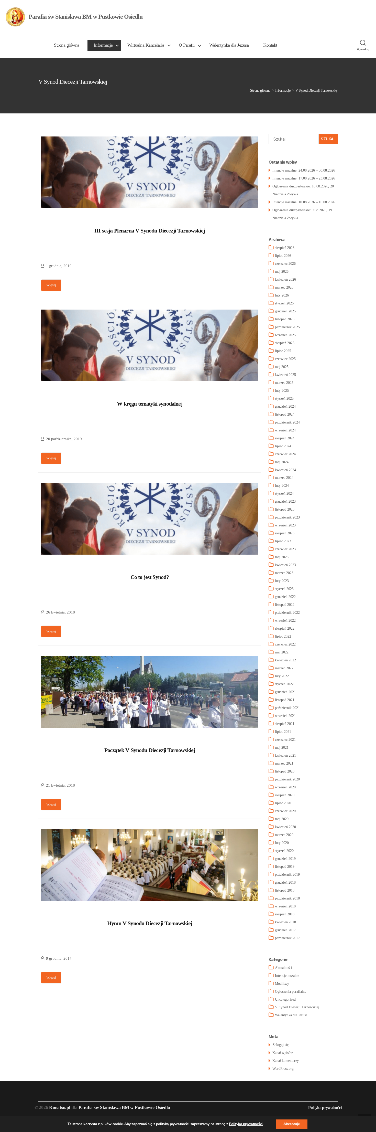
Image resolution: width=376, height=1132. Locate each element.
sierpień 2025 (284, 343)
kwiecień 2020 (285, 827)
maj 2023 (282, 557)
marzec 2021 (284, 763)
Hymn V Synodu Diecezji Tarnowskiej (149, 923)
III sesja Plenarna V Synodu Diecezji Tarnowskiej (149, 230)
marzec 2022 (284, 668)
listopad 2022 (284, 605)
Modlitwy (282, 984)
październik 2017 (287, 938)
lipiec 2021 (283, 732)
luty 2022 (282, 676)
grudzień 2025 (285, 311)
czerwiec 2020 (285, 811)
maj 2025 (282, 367)
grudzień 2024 (285, 406)
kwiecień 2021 (285, 755)
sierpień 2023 (284, 533)
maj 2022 (282, 652)
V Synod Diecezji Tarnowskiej (297, 1007)
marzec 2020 (284, 835)
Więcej (51, 285)
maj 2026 (282, 271)
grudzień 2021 (285, 692)
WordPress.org (283, 1069)
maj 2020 (282, 819)
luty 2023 (282, 581)
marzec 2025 (284, 383)
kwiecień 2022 (285, 660)
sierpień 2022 (284, 628)
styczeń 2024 (284, 493)
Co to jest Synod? (149, 577)
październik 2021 (287, 708)
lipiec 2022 (283, 636)
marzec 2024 (284, 478)
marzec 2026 (284, 287)
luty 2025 (282, 391)
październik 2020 (287, 779)
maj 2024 (282, 462)
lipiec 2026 (283, 256)
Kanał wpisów (282, 1053)
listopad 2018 (284, 890)
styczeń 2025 (284, 398)
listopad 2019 (284, 867)
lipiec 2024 (283, 446)
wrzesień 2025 (285, 335)
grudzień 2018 (285, 882)
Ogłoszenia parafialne (290, 991)
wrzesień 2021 (285, 716)
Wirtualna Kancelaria (145, 45)
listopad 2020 (284, 771)
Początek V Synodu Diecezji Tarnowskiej (149, 750)
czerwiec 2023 (285, 549)
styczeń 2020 (284, 851)
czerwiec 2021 (285, 740)
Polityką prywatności (246, 1124)
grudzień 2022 (285, 597)
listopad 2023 (284, 509)
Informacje (103, 45)
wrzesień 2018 (285, 906)
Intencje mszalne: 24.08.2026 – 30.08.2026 (303, 170)
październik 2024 (287, 422)
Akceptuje (291, 1124)
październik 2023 (287, 517)
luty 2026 (282, 295)
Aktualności (283, 968)
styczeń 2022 (284, 684)
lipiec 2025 (283, 351)
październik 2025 (287, 327)
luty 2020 (282, 843)
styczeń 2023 (284, 589)
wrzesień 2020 (285, 787)
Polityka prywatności (324, 1107)
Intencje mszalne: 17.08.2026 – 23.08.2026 (303, 178)
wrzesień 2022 (285, 620)
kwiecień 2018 (285, 922)
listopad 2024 (284, 414)
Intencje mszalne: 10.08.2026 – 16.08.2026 (303, 202)
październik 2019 (287, 874)
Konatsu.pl (59, 1107)
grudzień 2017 (285, 930)
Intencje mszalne (287, 976)
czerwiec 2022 (285, 644)
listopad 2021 (284, 700)
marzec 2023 (284, 573)
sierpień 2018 (284, 914)
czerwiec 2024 (285, 454)
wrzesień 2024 (285, 430)
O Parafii (187, 45)
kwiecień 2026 (285, 279)
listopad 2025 (284, 319)
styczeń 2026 (284, 303)
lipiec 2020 (283, 803)
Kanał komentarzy (285, 1061)
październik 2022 (287, 613)
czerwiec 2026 (285, 264)
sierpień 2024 (284, 438)
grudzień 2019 (285, 859)
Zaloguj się (280, 1045)
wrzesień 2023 (285, 525)
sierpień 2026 (284, 248)
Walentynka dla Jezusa (229, 45)
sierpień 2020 (284, 795)
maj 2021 (282, 747)
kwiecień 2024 (285, 470)
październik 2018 (287, 898)
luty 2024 (282, 486)
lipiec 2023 (283, 541)
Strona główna (66, 45)
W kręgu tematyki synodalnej (149, 403)
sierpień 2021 (284, 724)
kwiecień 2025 (285, 375)
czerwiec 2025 (285, 359)
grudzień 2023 (285, 501)
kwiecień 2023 (285, 565)
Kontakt (270, 45)
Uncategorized (285, 999)
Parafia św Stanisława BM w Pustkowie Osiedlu (124, 1107)
